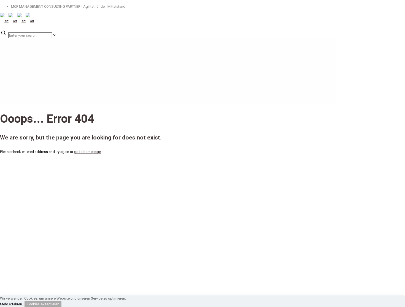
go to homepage (87, 152)
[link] (54, 35)
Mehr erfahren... (12, 304)
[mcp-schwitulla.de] (17, 21)
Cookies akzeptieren (43, 304)
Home (16, 83)
